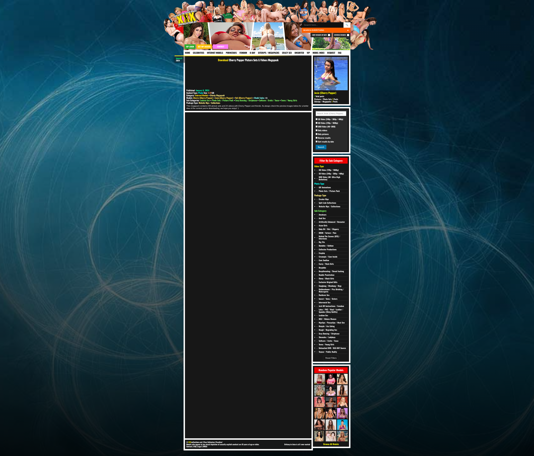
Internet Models (215, 52)
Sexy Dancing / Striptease (246, 100)
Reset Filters (331, 358)
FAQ (339, 52)
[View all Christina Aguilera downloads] (319, 390)
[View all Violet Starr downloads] (342, 379)
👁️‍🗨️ (266, 97)
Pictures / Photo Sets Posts (326, 99)
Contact (189, 446)
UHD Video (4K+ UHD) (326, 126)
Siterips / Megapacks (268, 52)
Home (187, 52)
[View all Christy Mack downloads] (342, 424)
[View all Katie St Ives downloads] (319, 436)
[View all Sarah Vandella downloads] (319, 379)
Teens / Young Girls (289, 100)
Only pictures (323, 134)
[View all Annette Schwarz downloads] (342, 402)
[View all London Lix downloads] (342, 413)
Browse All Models (331, 444)
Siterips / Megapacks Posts (326, 101)
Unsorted (299, 52)
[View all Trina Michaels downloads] (319, 413)
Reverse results (324, 138)
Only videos (322, 130)
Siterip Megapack (217, 95)
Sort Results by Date (319, 35)
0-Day (252, 52)
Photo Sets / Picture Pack (223, 100)
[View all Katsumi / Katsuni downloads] (319, 402)
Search (321, 147)
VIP (308, 52)
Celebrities (198, 52)
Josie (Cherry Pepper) (224, 97)
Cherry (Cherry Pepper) (203, 97)
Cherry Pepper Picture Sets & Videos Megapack (254, 60)
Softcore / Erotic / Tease (269, 100)
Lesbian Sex (205, 100)
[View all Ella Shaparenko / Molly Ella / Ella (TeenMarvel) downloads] (331, 436)
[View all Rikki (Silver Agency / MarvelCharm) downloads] (331, 402)
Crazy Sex (287, 52)
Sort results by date (325, 142)
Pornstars (231, 52)
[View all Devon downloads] (342, 436)
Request (331, 52)
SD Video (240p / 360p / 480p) (330, 119)
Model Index (318, 52)
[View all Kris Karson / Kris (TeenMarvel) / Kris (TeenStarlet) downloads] (342, 390)
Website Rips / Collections (209, 102)
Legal (200, 446)
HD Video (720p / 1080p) (327, 123)
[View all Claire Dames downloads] (331, 390)
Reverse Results (340, 35)
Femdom (243, 52)
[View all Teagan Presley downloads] (331, 413)
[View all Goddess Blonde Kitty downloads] (331, 379)
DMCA (205, 446)
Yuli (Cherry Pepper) (244, 97)
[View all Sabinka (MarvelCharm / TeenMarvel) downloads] (319, 424)
